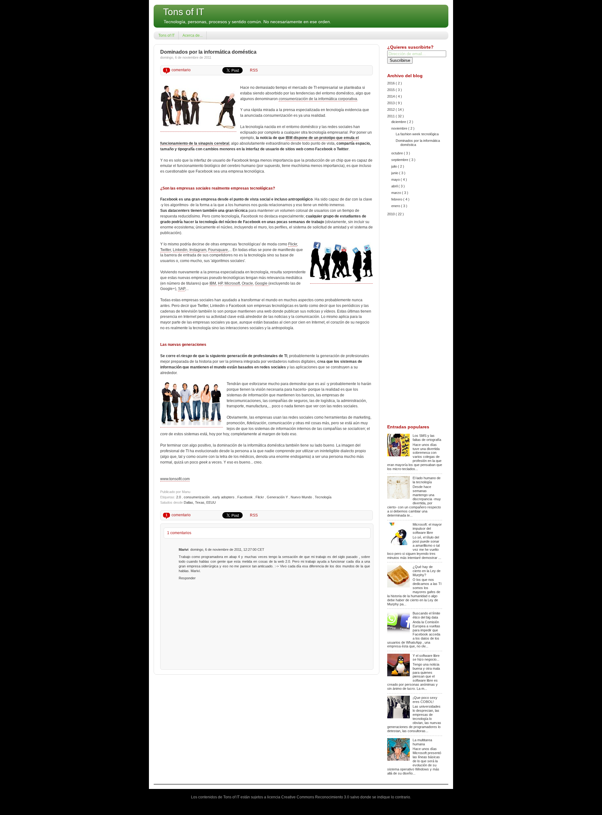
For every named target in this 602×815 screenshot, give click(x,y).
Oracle (247, 283)
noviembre (399, 128)
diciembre (399, 122)
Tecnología (323, 497)
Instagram (197, 250)
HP (220, 283)
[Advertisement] (414, 321)
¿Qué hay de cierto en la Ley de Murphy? (427, 571)
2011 (391, 116)
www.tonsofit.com (175, 479)
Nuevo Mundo (302, 497)
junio (395, 173)
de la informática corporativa (318, 99)
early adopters (224, 497)
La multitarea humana (422, 742)
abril (395, 186)
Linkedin (180, 250)
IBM (212, 283)
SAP (181, 289)
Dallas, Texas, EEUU (200, 502)
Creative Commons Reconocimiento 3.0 (315, 797)
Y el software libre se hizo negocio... (426, 658)
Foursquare (218, 250)
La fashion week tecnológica (417, 134)
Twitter (165, 250)
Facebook (245, 497)
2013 (391, 103)
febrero (397, 199)
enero (396, 206)
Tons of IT (183, 12)
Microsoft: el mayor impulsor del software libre (427, 528)
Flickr (292, 244)
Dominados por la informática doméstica (208, 52)
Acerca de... (192, 35)
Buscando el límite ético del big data (426, 615)
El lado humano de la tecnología (427, 480)
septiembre (400, 160)
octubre (397, 153)
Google (261, 283)
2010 (391, 214)
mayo (396, 179)
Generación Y (278, 497)
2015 (391, 90)
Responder (187, 578)
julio (394, 166)
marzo (396, 193)
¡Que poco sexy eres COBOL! (425, 700)
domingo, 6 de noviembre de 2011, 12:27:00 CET (227, 549)
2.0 (179, 497)
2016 (391, 83)
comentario (178, 70)
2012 (391, 109)
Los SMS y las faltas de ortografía (427, 438)
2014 (391, 96)
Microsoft (232, 283)
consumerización (197, 497)
